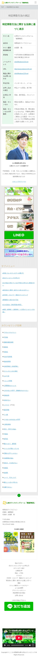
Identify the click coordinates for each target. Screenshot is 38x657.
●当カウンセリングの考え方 (11, 278)
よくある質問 (19, 588)
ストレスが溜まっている (11, 448)
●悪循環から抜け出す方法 (10, 300)
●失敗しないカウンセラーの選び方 (13, 273)
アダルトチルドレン (10, 332)
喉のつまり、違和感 (10, 443)
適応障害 (6, 410)
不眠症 (6, 434)
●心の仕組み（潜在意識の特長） (12, 304)
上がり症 (6, 376)
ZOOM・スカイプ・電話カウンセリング (19, 578)
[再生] (5, 645)
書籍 (19, 583)
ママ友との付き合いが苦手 (12, 419)
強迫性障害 (7, 361)
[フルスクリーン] (33, 645)
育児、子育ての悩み (10, 429)
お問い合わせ (19, 595)
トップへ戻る (19, 495)
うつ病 (6, 414)
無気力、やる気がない (10, 463)
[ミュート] (30, 645)
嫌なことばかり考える (10, 482)
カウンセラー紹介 (19, 568)
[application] (19, 637)
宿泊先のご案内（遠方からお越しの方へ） (19, 580)
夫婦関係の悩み (8, 458)
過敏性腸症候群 (8, 342)
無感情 (6, 472)
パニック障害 (8, 381)
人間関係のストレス (10, 385)
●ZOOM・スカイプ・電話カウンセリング (15, 295)
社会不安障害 (8, 356)
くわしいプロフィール (19, 181)
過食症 (6, 347)
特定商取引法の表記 (19, 593)
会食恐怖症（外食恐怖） (11, 366)
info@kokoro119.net (21, 62)
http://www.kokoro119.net (23, 69)
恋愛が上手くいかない (10, 453)
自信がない (7, 400)
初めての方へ (19, 563)
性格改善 (6, 395)
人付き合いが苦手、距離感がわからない (16, 390)
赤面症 (6, 468)
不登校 (6, 337)
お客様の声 (19, 570)
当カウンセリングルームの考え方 (19, 565)
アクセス (19, 575)
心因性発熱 (7, 424)
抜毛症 (6, 439)
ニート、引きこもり (10, 477)
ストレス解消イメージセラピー (19, 585)
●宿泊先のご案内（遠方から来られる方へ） (15, 290)
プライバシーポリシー (19, 590)
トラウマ (6, 405)
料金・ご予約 (19, 573)
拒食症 (6, 352)
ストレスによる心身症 (10, 371)
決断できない (8, 487)
